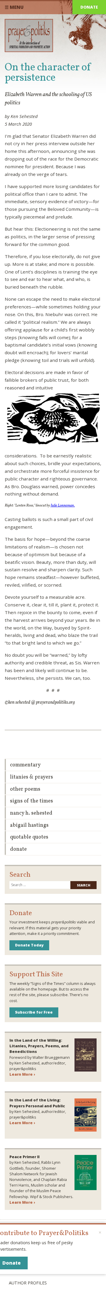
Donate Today (29, 945)
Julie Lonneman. (63, 505)
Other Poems (25, 789)
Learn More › (22, 1074)
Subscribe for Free (34, 1012)
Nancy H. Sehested (31, 813)
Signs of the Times (31, 801)
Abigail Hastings (29, 825)
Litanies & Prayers (31, 777)
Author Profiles (28, 1283)
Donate (89, 7)
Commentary (25, 765)
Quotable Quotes (29, 837)
